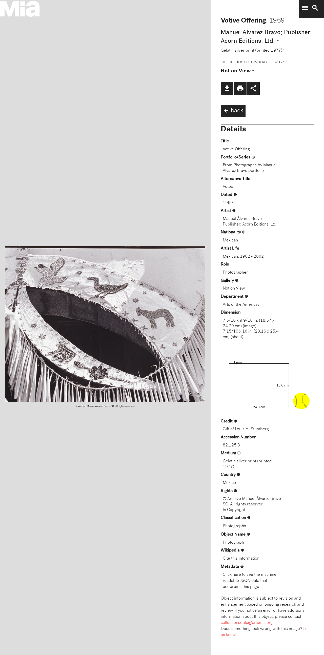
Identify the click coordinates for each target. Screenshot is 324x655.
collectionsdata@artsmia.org (247, 623)
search (315, 8)
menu (305, 8)
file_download (227, 88)
